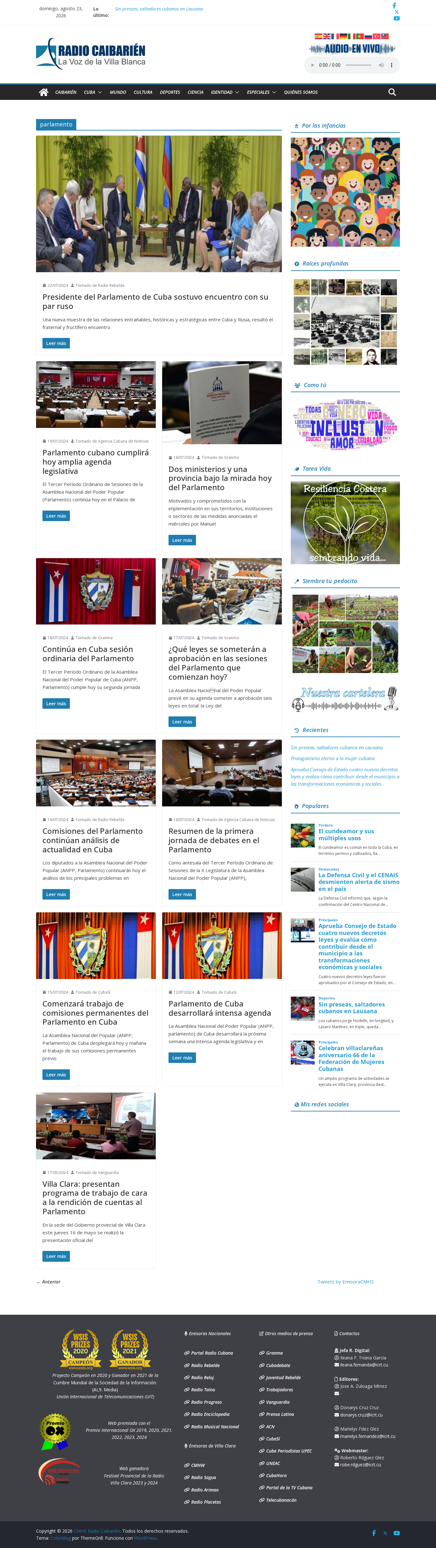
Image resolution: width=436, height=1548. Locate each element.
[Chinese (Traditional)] (385, 36)
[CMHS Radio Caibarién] (43, 92)
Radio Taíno (202, 1390)
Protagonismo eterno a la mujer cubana (332, 758)
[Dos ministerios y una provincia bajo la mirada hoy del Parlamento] (222, 402)
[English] (327, 36)
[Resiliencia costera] (345, 485)
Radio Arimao (204, 1490)
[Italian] (352, 36)
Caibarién (65, 92)
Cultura (143, 92)
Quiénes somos (301, 92)
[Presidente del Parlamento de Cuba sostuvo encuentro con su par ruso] (159, 204)
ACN (269, 1427)
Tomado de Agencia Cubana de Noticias (112, 441)
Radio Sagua (203, 1477)
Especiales (258, 92)
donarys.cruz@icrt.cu (361, 1415)
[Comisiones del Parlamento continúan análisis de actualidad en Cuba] (96, 773)
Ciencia (195, 92)
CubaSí (272, 1439)
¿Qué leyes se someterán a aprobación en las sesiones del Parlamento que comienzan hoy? (218, 663)
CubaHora (276, 1475)
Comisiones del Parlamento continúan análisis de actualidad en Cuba (92, 840)
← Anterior (48, 1281)
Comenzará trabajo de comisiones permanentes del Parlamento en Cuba (95, 1012)
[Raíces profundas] (345, 279)
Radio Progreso (206, 1402)
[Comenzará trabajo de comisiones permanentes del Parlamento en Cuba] (96, 945)
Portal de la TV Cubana (288, 1487)
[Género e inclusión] (345, 401)
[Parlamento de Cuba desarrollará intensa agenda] (222, 945)
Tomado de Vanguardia (97, 1172)
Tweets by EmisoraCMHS (345, 1281)
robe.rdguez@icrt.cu (360, 1465)
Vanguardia (277, 1402)
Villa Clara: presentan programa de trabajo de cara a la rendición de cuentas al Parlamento (94, 1197)
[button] (98, 92)
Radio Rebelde (205, 1365)
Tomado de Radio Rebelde (100, 285)
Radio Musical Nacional (214, 1427)
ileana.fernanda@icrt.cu (363, 1365)
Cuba (89, 92)
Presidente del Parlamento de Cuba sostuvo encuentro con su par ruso (155, 301)
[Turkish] (377, 36)
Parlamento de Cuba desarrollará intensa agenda (220, 1008)
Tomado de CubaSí (93, 992)
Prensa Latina (279, 1414)
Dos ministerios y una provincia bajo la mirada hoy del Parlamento (220, 478)
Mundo (118, 92)
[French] (335, 36)
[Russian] (369, 36)
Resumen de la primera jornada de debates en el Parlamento (214, 840)
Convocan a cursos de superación (148, 9)
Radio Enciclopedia (209, 1414)
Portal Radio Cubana (211, 1353)
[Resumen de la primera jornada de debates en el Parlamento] (222, 773)
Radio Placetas (205, 1502)
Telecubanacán (281, 1500)
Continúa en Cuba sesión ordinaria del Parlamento (88, 653)
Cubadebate (277, 1365)
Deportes (170, 92)
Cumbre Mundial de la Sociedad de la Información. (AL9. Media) (105, 1382)
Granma (274, 1353)
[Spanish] (319, 36)
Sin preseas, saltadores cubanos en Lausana (337, 747)
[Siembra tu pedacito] (345, 597)
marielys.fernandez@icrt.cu (367, 1436)
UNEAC (272, 1463)
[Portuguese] (360, 36)
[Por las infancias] (345, 141)
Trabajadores (279, 1390)
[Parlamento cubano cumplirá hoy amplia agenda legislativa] (96, 394)
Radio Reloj (202, 1377)
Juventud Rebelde (283, 1377)
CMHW (197, 1465)
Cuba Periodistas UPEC (288, 1451)
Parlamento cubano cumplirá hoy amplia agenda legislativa (95, 461)
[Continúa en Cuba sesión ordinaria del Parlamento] (96, 591)
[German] (344, 36)
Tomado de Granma (220, 457)
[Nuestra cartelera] (345, 688)
